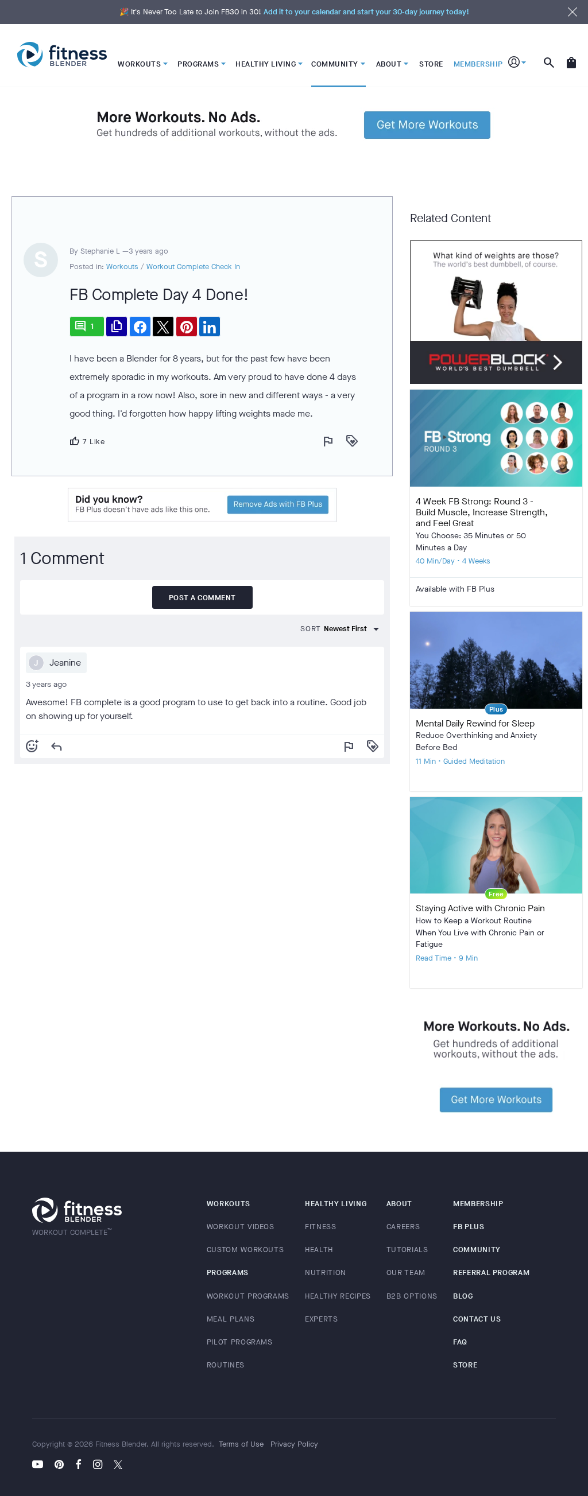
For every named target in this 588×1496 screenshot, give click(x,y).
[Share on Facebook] (140, 326)
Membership (478, 1204)
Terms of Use (241, 1444)
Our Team (405, 1272)
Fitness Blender (62, 55)
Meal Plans (231, 1319)
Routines (226, 1365)
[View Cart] (571, 55)
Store (465, 1365)
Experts (321, 1319)
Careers (403, 1226)
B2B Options (412, 1296)
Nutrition (325, 1272)
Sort (310, 628)
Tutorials (407, 1249)
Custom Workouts (245, 1249)
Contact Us (477, 1319)
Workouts (122, 266)
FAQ (460, 1342)
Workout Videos (240, 1226)
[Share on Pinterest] (187, 326)
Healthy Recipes (338, 1296)
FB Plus (469, 1226)
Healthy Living (335, 1204)
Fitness (320, 1226)
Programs (228, 1272)
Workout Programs (248, 1296)
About (399, 1204)
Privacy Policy (294, 1444)
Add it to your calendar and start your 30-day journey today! (366, 12)
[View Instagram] (97, 1466)
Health (319, 1249)
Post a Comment (202, 598)
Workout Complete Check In (193, 266)
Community (477, 1249)
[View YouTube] (40, 1466)
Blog (463, 1296)
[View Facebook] (78, 1466)
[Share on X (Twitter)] (163, 326)
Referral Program (491, 1272)
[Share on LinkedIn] (209, 326)
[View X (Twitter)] (118, 1466)
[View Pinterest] (59, 1466)
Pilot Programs (240, 1342)
